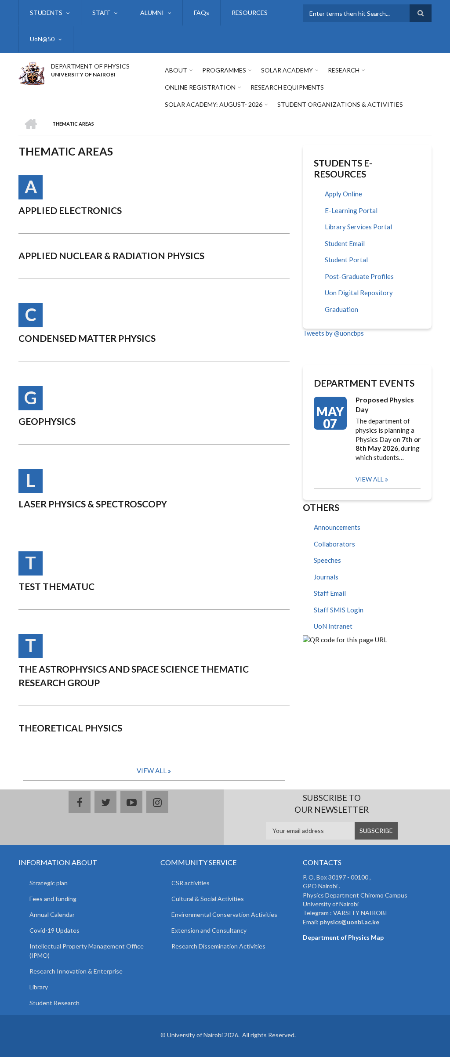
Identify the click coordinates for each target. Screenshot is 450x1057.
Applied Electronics (70, 210)
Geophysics (47, 421)
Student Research (54, 1002)
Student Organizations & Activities (340, 104)
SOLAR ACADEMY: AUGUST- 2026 (213, 104)
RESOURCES (250, 12)
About (176, 70)
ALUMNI (152, 12)
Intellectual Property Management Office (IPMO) (86, 950)
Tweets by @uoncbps (333, 333)
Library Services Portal (358, 227)
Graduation (341, 309)
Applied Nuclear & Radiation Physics (111, 255)
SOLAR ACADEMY (287, 70)
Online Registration (200, 87)
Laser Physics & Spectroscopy (92, 503)
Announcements (337, 527)
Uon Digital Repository (359, 293)
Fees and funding (52, 898)
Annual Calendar (52, 914)
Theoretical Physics (70, 727)
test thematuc (56, 586)
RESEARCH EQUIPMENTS (287, 87)
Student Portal (346, 260)
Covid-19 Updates (54, 930)
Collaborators (334, 544)
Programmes (224, 70)
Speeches (327, 560)
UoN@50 (42, 39)
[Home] (31, 72)
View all (370, 479)
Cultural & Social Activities (207, 898)
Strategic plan (48, 883)
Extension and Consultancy (209, 930)
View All (152, 771)
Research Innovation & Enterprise (76, 971)
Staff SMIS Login (338, 610)
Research (343, 70)
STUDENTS (46, 12)
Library (38, 987)
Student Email (345, 243)
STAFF (101, 12)
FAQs (201, 12)
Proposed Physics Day (385, 404)
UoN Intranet (333, 626)
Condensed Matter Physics (87, 338)
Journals (326, 577)
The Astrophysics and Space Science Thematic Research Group (133, 675)
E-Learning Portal (351, 210)
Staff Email (330, 593)
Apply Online (343, 194)
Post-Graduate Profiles (359, 276)
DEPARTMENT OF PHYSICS (90, 66)
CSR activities (190, 883)
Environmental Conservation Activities (224, 914)
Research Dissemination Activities (218, 946)
